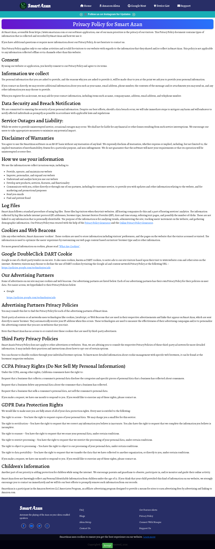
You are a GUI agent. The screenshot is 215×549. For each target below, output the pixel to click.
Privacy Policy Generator (98, 223)
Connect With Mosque (150, 522)
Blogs (82, 516)
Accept (107, 545)
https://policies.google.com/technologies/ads (26, 267)
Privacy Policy (146, 516)
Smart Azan (39, 5)
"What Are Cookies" (69, 246)
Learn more (149, 537)
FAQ (81, 509)
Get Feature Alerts (148, 509)
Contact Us (85, 528)
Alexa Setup (85, 522)
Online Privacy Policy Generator (136, 223)
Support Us (145, 528)
